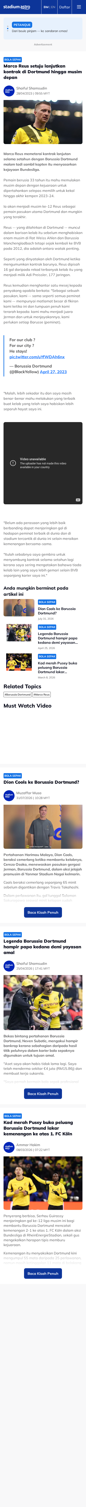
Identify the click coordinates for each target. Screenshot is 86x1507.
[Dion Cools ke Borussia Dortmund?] (19, 607)
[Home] (17, 7)
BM (46, 7)
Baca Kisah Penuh (43, 912)
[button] (7, 26)
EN (53, 7)
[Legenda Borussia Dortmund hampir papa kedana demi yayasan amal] (19, 632)
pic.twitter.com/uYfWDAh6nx (37, 356)
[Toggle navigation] (79, 7)
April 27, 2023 (53, 371)
